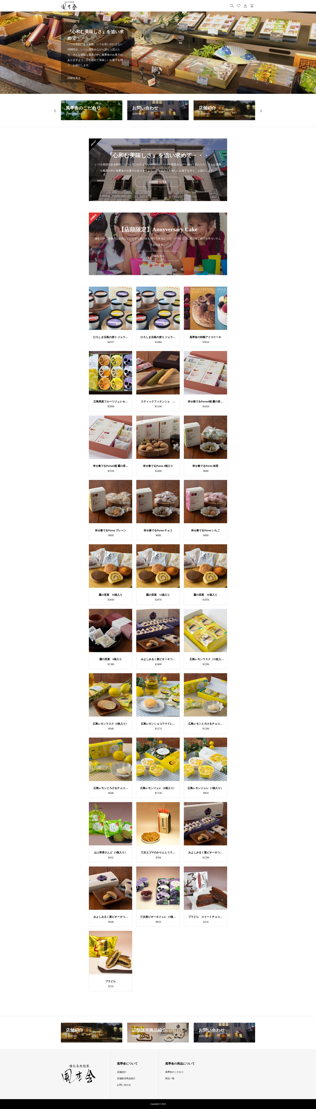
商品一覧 (169, 1078)
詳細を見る (74, 78)
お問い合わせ (124, 1084)
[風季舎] (69, 5)
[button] (55, 111)
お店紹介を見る (158, 181)
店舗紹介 (121, 1072)
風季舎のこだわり (174, 1072)
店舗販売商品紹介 (126, 1078)
